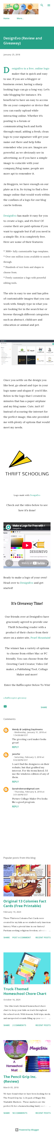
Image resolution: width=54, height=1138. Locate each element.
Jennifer (16, 754)
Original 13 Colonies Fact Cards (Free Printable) (24, 903)
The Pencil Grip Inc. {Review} (19, 1079)
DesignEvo (17, 68)
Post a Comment (21, 937)
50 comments (19, 1113)
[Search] (42, 5)
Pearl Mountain (40, 637)
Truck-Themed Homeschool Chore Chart (24, 991)
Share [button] (44, 707)
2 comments (19, 1025)
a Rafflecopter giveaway (14, 698)
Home (6, 18)
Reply (15, 747)
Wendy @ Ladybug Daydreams (27, 729)
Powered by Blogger (29, 1129)
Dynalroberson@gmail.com (25, 788)
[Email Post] (5, 707)
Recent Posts (43, 937)
